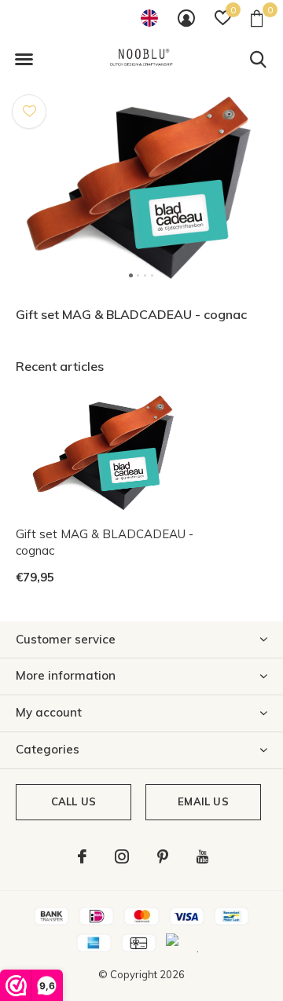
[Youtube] (202, 856)
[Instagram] (122, 856)
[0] (257, 18)
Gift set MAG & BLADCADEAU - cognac (104, 542)
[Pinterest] (162, 856)
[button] (23, 59)
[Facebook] (82, 856)
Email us (203, 801)
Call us (73, 801)
